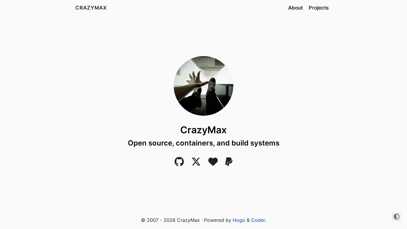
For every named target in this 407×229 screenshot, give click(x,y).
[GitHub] (179, 163)
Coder (258, 220)
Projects (319, 8)
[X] (196, 163)
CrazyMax (91, 8)
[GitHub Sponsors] (213, 163)
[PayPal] (228, 163)
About (295, 8)
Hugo (239, 220)
